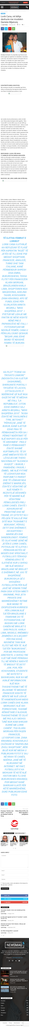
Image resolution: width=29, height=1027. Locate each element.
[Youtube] (19, 961)
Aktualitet (3, 1000)
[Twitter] (6, 28)
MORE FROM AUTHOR (19, 833)
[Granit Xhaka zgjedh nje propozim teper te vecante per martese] (24, 839)
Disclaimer (5, 1022)
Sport (2, 1005)
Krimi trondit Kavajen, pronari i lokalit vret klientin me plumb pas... (18, 972)
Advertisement (17, 1022)
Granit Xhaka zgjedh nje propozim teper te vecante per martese (24, 844)
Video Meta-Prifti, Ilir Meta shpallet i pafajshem (21, 812)
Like (26, 895)
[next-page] (15, 848)
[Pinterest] (9, 28)
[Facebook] (2, 28)
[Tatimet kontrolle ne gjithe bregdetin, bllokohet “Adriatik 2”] (5, 981)
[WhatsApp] (13, 28)
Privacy (10, 1022)
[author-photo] (14, 823)
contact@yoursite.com (17, 957)
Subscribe (24, 902)
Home (2, 10)
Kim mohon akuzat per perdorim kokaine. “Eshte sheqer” (14, 844)
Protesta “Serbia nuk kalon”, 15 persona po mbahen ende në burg (7, 813)
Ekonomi (3, 1008)
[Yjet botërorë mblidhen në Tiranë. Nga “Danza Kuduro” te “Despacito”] (5, 989)
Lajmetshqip (5, 24)
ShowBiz (6, 10)
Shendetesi (3, 1012)
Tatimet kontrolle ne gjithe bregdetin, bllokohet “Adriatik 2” (19, 980)
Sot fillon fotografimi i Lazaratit (9, 931)
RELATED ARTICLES (9, 833)
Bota (2, 1015)
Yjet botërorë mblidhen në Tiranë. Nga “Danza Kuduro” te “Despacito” (18, 988)
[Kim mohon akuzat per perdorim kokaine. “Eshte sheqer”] (14, 839)
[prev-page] (13, 848)
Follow (25, 898)
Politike (2, 1003)
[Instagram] (13, 961)
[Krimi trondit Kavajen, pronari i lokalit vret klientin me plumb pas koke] (5, 973)
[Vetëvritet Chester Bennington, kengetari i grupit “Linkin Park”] (5, 839)
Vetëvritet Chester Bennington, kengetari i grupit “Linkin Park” (4, 844)
